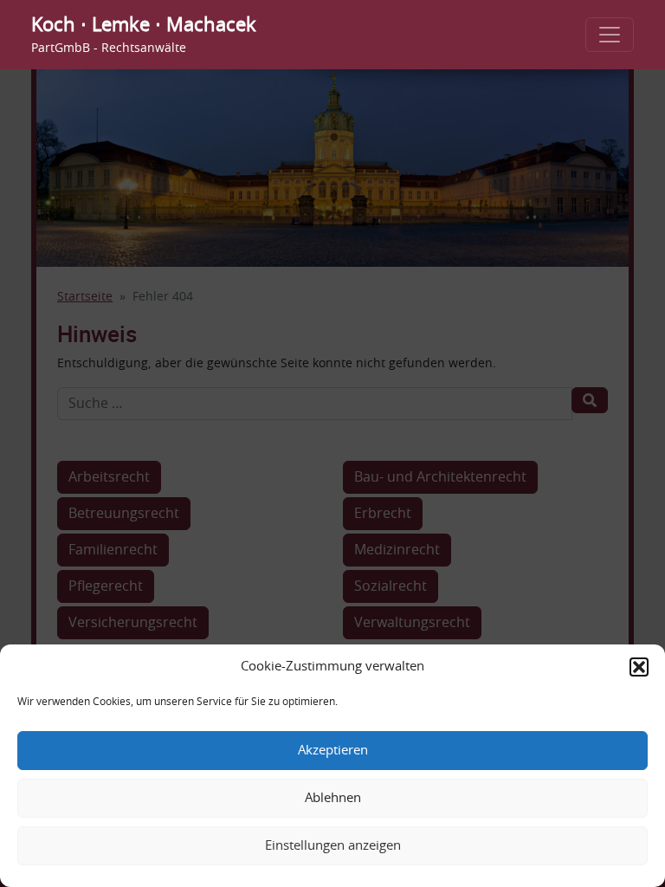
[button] (639, 667)
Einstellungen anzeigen (333, 845)
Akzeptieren (333, 750)
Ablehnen (333, 798)
